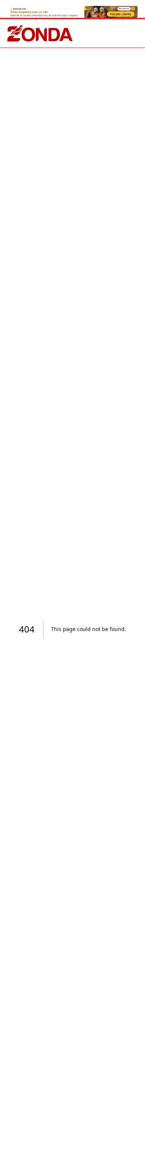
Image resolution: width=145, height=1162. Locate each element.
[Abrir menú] (136, 33)
